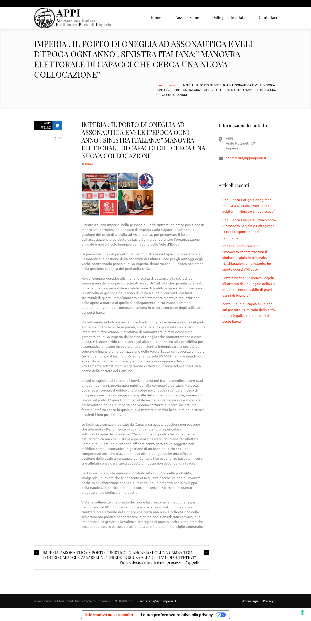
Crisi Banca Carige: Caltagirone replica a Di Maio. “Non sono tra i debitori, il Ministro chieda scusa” (248, 205)
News (173, 85)
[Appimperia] (73, 18)
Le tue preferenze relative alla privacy (177, 614)
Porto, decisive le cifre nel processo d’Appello (160, 562)
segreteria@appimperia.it (246, 158)
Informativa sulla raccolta (109, 614)
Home (160, 85)
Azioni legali (250, 601)
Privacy (268, 601)
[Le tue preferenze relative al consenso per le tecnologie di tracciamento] (302, 612)
